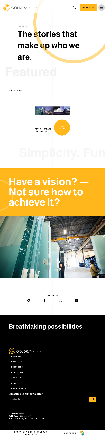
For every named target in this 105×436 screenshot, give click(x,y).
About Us (16, 378)
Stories (15, 383)
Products (16, 356)
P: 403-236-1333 (16, 413)
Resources (17, 367)
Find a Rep (17, 372)
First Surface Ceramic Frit (43, 130)
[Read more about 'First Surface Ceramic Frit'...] (52, 112)
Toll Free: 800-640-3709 (21, 416)
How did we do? (19, 388)
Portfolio (17, 361)
